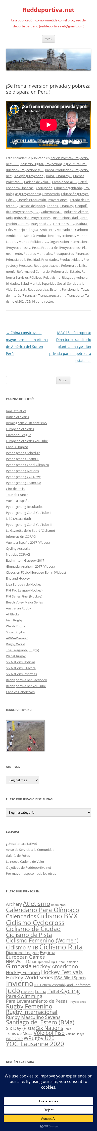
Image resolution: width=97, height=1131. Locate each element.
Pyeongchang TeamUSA (23, 482)
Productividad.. (71, 259)
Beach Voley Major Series (24, 602)
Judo (13, 990)
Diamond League (18, 435)
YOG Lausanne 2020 (35, 1044)
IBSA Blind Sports (70, 978)
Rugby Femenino (29, 1006)
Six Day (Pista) (20, 1028)
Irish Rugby (14, 620)
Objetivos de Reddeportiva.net (28, 867)
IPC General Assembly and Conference (62, 985)
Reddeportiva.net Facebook (26, 680)
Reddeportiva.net (48, 10)
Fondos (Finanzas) (60, 205)
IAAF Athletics (16, 411)
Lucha (40, 991)
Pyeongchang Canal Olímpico (27, 465)
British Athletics (17, 417)
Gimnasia (19, 966)
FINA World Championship (30, 961)
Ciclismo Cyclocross (35, 922)
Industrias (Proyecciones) (32, 217)
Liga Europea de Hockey (24, 584)
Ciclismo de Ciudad (33, 929)
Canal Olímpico (17, 447)
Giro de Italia (15, 488)
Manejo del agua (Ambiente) (34, 229)
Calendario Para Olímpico (42, 909)
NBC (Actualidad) (18, 518)
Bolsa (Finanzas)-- (59, 176)
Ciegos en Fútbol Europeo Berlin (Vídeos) (36, 572)
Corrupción (44, 188)
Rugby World (15, 644)
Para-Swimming (24, 996)
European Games (25, 957)
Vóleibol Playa (75, 1034)
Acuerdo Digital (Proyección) (41, 164)
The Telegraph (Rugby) (22, 650)
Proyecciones (77, 1001)
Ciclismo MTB (22, 947)
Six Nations (49, 1027)
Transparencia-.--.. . (52, 295)
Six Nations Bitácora (21, 668)
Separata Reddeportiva (31, 289)
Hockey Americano (55, 966)
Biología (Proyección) (29, 176)
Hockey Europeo (23, 972)
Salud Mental (30, 283)
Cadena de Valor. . (37, 182)
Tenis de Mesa (19, 1033)
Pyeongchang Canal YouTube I (28, 512)
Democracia (51, 194)
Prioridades (49, 259)
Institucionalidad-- (66, 217)
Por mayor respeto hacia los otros (31, 873)
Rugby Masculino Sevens (33, 1017)
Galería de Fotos (18, 855)
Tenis (67, 1029)
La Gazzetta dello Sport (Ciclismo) (30, 530)
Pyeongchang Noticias (22, 470)
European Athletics (20, 429)
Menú (48, 39)
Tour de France (17, 494)
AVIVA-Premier (17, 638)
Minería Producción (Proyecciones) (49, 235)
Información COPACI (21, 536)
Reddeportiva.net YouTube (26, 686)
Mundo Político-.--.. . (33, 241)
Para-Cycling (63, 991)
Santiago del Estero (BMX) (40, 1022)
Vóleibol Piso (49, 1032)
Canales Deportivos (20, 692)
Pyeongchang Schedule (23, 453)
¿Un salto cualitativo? (21, 843)
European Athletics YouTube (27, 441)
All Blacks (12, 614)
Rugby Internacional (31, 1012)
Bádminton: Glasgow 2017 (25, 560)
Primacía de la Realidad (23, 259)
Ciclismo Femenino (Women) (42, 940)
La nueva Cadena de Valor (25, 861)
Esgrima (47, 952)
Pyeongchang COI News (23, 476)
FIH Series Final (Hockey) (24, 596)
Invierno (19, 983)
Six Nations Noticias (20, 662)
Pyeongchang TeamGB (22, 459)
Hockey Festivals (62, 972)
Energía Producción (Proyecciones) (42, 200)
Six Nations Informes (21, 674)
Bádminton (58, 905)
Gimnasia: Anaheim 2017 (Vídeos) (30, 566)
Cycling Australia (18, 548)
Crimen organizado (68, 188)
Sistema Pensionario (64, 289)
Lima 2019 (27, 992)
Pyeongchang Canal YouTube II (29, 524)
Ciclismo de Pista (29, 935)
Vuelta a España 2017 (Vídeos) (28, 542)
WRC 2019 (14, 1038)
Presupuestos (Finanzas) (71, 253)
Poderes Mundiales (38, 253)
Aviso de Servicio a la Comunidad (30, 849)
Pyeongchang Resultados (24, 506)
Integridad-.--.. (41, 223)
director (47, 301)
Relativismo (51, 277)
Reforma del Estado (65, 271)
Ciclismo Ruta (61, 946)
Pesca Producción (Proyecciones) (56, 247)
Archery (14, 904)
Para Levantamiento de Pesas (37, 1001)
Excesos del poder (32, 205)
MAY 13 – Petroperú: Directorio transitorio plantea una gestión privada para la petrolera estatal (70, 346)
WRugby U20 (39, 1038)
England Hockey (18, 578)
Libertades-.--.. (63, 223)
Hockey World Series (29, 977)
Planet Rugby (16, 656)
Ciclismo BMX (57, 916)
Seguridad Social (54, 283)
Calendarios (21, 916)
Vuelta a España (17, 500)
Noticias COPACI (18, 554)
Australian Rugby (18, 608)
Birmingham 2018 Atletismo (26, 423)
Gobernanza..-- (51, 211)
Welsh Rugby (15, 626)
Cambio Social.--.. (64, 182)
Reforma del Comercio (33, 271)
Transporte (75, 295)
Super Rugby (15, 632)
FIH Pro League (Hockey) (24, 590)
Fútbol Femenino (67, 962)
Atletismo (36, 903)
